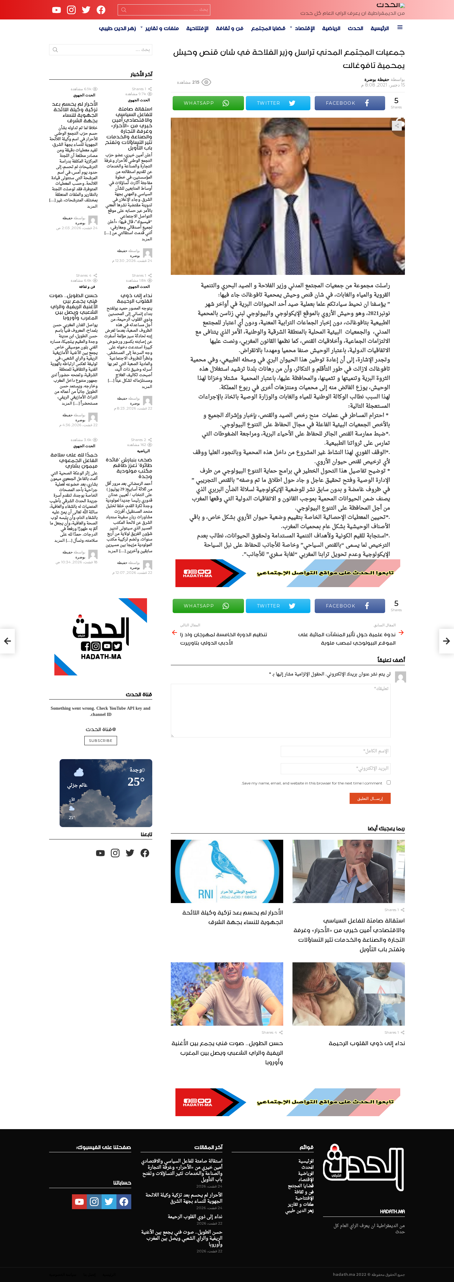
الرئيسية (380, 27)
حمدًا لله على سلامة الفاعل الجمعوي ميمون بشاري (74, 459)
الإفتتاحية (197, 27)
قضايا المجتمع (268, 27)
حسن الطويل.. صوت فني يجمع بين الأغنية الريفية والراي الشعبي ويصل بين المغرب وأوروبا (227, 1051)
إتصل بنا (89, 1274)
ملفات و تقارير (162, 27)
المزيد (147, 238)
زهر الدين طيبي (117, 27)
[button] (70, 809)
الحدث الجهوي (139, 100)
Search (124, 11)
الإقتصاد (305, 27)
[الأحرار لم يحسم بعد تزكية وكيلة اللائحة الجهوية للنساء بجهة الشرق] (227, 871)
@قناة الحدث (101, 728)
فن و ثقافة (230, 27)
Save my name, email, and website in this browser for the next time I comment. (311, 783)
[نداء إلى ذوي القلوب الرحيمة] (348, 994)
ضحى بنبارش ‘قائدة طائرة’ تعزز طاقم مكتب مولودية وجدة (129, 467)
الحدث (355, 27)
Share (397, 126)
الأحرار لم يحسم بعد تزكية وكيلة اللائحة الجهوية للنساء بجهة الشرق (232, 916)
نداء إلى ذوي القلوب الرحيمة (367, 1042)
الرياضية (331, 27)
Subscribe (100, 740)
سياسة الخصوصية (62, 1274)
